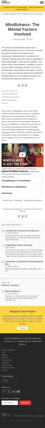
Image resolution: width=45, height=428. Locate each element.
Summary (5, 103)
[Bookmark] (26, 85)
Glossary (5, 357)
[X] (22, 85)
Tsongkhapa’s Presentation (10, 97)
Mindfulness (18, 200)
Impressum (39, 416)
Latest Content (7, 365)
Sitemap (5, 355)
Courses (5, 370)
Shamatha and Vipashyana (33, 200)
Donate (22, 328)
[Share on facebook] (19, 85)
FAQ (3, 352)
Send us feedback (8, 350)
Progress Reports (8, 368)
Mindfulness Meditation (9, 100)
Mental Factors (8, 200)
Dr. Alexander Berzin (19, 39)
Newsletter (6, 363)
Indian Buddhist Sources (10, 94)
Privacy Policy (7, 360)
